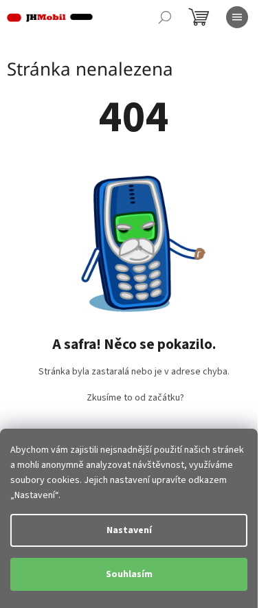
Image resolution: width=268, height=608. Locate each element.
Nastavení (129, 530)
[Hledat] (165, 17)
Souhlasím (129, 574)
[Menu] (237, 17)
